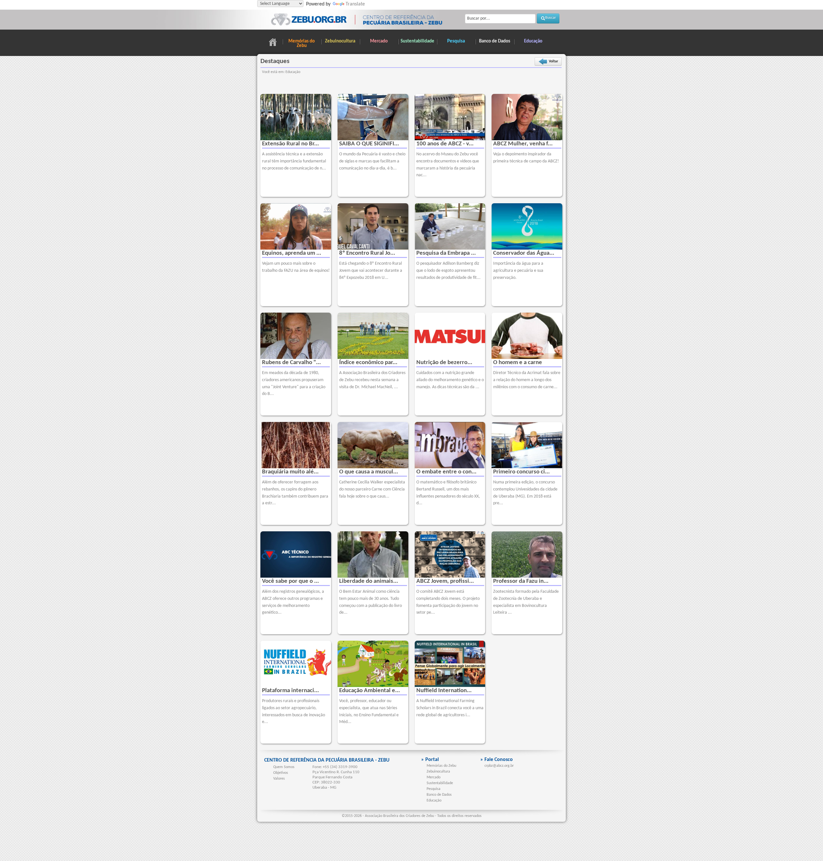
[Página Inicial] (272, 43)
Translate (355, 4)
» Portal (430, 759)
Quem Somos (283, 767)
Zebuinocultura (340, 41)
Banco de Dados (494, 41)
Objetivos (280, 773)
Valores (279, 779)
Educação (533, 41)
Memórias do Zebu (301, 43)
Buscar (550, 18)
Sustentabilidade (417, 41)
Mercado (379, 41)
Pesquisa (456, 41)
